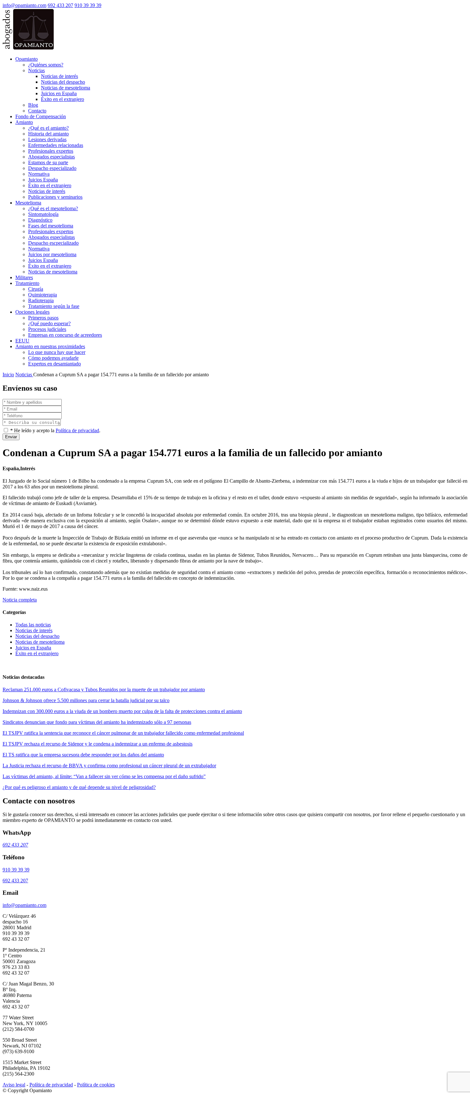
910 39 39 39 (87, 5)
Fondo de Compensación (40, 116)
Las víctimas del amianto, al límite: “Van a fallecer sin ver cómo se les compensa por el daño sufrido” (104, 776)
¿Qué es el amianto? (48, 128)
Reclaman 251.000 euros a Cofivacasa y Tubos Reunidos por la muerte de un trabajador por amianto (104, 689)
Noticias (36, 70)
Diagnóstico (40, 220)
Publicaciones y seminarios (55, 197)
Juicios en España (59, 93)
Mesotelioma (28, 202)
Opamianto (26, 59)
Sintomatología (43, 214)
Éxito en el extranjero (62, 99)
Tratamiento (27, 283)
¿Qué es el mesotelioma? (53, 208)
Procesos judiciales (47, 329)
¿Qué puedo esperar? (49, 323)
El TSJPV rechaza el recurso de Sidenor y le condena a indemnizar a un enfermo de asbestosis (97, 744)
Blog (33, 105)
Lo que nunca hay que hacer (56, 352)
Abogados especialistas (51, 156)
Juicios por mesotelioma (52, 254)
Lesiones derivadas (47, 139)
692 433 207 (60, 5)
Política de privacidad (77, 430)
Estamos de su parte (48, 162)
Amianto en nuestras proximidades (50, 346)
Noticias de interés (59, 76)
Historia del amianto (48, 133)
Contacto (37, 110)
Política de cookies (96, 1084)
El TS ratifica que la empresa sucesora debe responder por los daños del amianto (83, 754)
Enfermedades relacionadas (55, 145)
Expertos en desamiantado (54, 363)
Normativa (39, 174)
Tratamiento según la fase (53, 306)
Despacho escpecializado (53, 243)
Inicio (8, 374)
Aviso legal (14, 1084)
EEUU (22, 340)
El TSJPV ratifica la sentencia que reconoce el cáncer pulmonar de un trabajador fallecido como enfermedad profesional (123, 733)
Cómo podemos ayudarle (53, 358)
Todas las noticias (33, 624)
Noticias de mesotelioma (65, 87)
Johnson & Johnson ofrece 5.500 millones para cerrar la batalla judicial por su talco (86, 700)
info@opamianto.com (24, 5)
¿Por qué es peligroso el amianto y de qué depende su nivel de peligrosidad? (79, 787)
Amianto (24, 122)
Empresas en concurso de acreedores (65, 335)
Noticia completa (20, 599)
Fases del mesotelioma (50, 225)
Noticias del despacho (63, 82)
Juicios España (43, 179)
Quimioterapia (42, 294)
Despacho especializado (52, 168)
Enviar (11, 436)
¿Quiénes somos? (45, 64)
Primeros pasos (43, 317)
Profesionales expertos (50, 151)
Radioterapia (41, 300)
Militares (24, 277)
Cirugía (35, 289)
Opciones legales (32, 312)
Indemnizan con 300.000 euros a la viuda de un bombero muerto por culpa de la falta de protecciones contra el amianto (122, 711)
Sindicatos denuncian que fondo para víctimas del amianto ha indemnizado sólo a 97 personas (97, 722)
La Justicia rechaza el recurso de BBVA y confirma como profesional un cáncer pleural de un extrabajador (109, 765)
